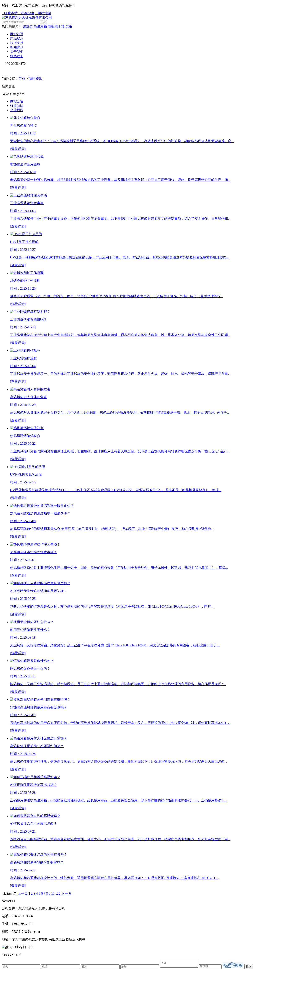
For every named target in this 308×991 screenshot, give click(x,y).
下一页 (66, 893)
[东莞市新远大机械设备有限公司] (27, 17)
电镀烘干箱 (56, 26)
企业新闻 (16, 110)
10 (52, 893)
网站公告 (16, 101)
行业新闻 (16, 105)
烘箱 (68, 26)
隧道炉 (28, 26)
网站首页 (16, 34)
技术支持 (16, 43)
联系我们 (16, 56)
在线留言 (26, 13)
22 (58, 893)
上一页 (23, 893)
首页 (21, 78)
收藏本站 (10, 13)
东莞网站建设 (139, 981)
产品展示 (16, 38)
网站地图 (43, 13)
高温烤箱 (40, 26)
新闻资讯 (16, 47)
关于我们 (16, 51)
